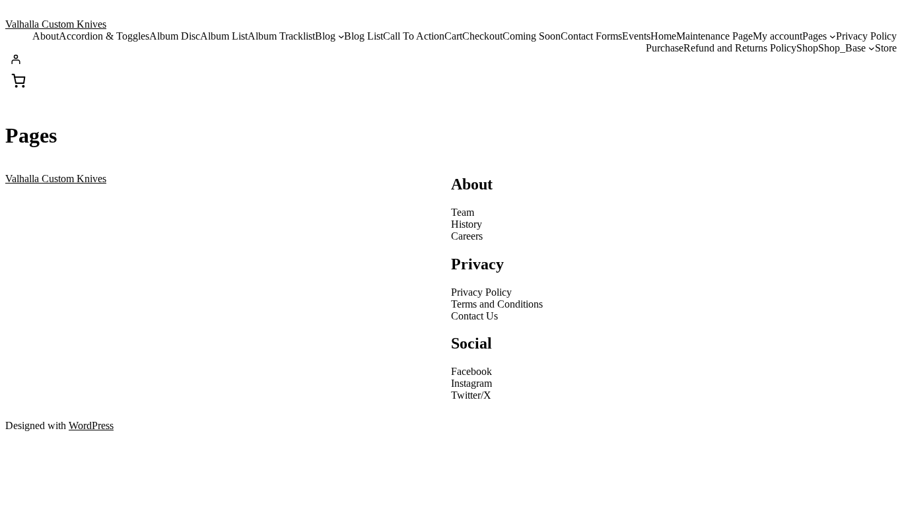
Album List (224, 36)
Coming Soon (532, 36)
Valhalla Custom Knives (55, 24)
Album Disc (174, 36)
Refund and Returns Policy (739, 47)
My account (777, 36)
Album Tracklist (281, 36)
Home (663, 36)
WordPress (91, 425)
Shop (807, 47)
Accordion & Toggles (104, 36)
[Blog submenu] (341, 36)
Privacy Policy (866, 36)
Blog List (363, 36)
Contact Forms (591, 36)
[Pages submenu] (832, 36)
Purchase (664, 47)
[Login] (454, 59)
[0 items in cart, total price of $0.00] (18, 80)
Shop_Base (842, 47)
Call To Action (413, 36)
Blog (325, 36)
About (45, 36)
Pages (814, 36)
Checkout (482, 36)
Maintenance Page (714, 36)
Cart (453, 36)
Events (636, 36)
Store (886, 47)
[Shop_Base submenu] (871, 48)
